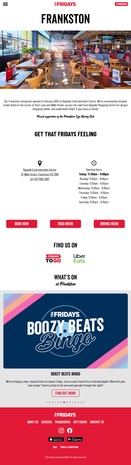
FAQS (55, 447)
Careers (46, 422)
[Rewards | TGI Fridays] (121, 4)
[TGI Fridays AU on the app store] (56, 439)
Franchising (62, 422)
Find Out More (65, 393)
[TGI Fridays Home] (65, 4)
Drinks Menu (109, 224)
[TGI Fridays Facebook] (69, 431)
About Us (32, 422)
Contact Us (97, 422)
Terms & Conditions (69, 447)
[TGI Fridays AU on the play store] (75, 439)
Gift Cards (80, 422)
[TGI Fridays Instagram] (61, 431)
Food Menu (65, 224)
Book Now (22, 224)
